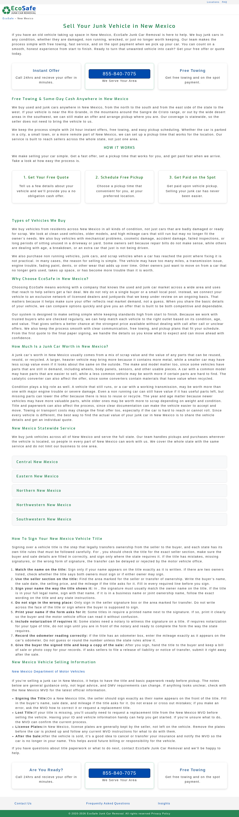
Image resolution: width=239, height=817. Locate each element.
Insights (164, 803)
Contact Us (23, 803)
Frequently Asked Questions (108, 803)
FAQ (224, 2)
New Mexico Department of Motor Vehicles (48, 671)
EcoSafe (8, 18)
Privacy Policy (160, 813)
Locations (213, 2)
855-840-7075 (119, 73)
